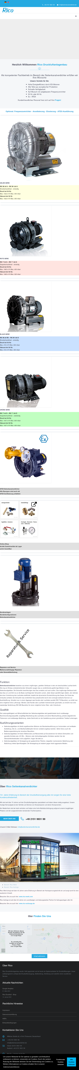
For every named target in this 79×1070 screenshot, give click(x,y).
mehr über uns (9, 819)
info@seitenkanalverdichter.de (68, 5)
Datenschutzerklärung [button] (11, 1067)
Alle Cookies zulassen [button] (71, 1062)
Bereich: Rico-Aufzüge (11, 887)
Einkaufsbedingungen (9, 1023)
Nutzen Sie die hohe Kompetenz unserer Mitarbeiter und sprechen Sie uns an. (39, 767)
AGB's (4, 1018)
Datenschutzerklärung (9, 1014)
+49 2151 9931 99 (49, 5)
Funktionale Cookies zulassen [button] (60, 1062)
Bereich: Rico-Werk (10, 885)
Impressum (6, 1010)
